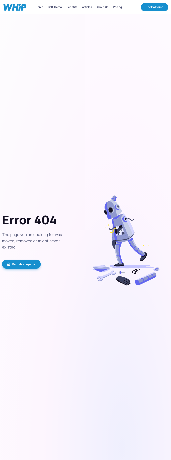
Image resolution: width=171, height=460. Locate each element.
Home (39, 7)
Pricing (117, 7)
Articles (87, 7)
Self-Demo (55, 7)
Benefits (71, 7)
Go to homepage (23, 264)
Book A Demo (154, 7)
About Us (102, 7)
